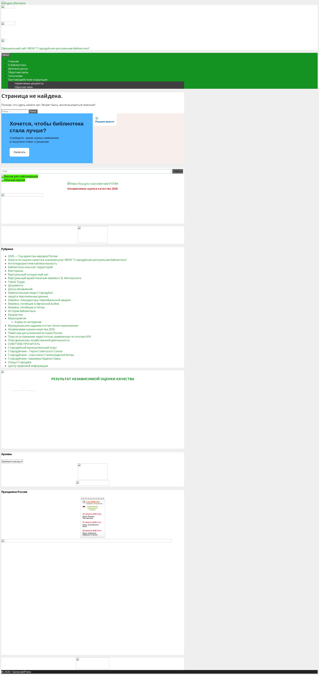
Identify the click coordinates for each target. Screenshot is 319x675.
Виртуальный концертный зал (28, 274)
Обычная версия (14, 180)
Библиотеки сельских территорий (30, 267)
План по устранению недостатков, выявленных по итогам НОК (49, 336)
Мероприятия (17, 318)
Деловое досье (18, 68)
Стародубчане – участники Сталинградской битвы (41, 355)
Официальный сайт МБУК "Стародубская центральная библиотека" (45, 48)
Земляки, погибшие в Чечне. (26, 307)
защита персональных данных (28, 296)
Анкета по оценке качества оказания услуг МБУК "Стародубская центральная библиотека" (67, 260)
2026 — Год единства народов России (32, 256)
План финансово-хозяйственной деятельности (38, 340)
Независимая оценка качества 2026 (31, 329)
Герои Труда (16, 282)
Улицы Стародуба (19, 362)
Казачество (15, 314)
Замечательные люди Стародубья (30, 293)
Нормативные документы (29, 83)
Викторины (15, 271)
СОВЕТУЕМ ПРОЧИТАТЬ (24, 344)
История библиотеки (21, 311)
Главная (13, 61)
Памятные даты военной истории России (35, 333)
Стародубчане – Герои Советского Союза (35, 351)
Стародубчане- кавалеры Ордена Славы (34, 358)
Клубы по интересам (28, 322)
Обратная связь (18, 72)
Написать (19, 152)
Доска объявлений (20, 289)
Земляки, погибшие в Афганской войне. (33, 304)
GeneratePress (21, 672)
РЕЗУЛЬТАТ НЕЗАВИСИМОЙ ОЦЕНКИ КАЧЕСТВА (92, 379)
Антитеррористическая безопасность (32, 263)
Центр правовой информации (28, 366)
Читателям (15, 76)
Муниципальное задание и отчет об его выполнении (43, 325)
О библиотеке (17, 65)
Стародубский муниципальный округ (32, 347)
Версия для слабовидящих (21, 176)
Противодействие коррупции (27, 79)
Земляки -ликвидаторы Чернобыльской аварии (39, 300)
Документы (15, 285)
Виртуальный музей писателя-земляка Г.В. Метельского (44, 278)
